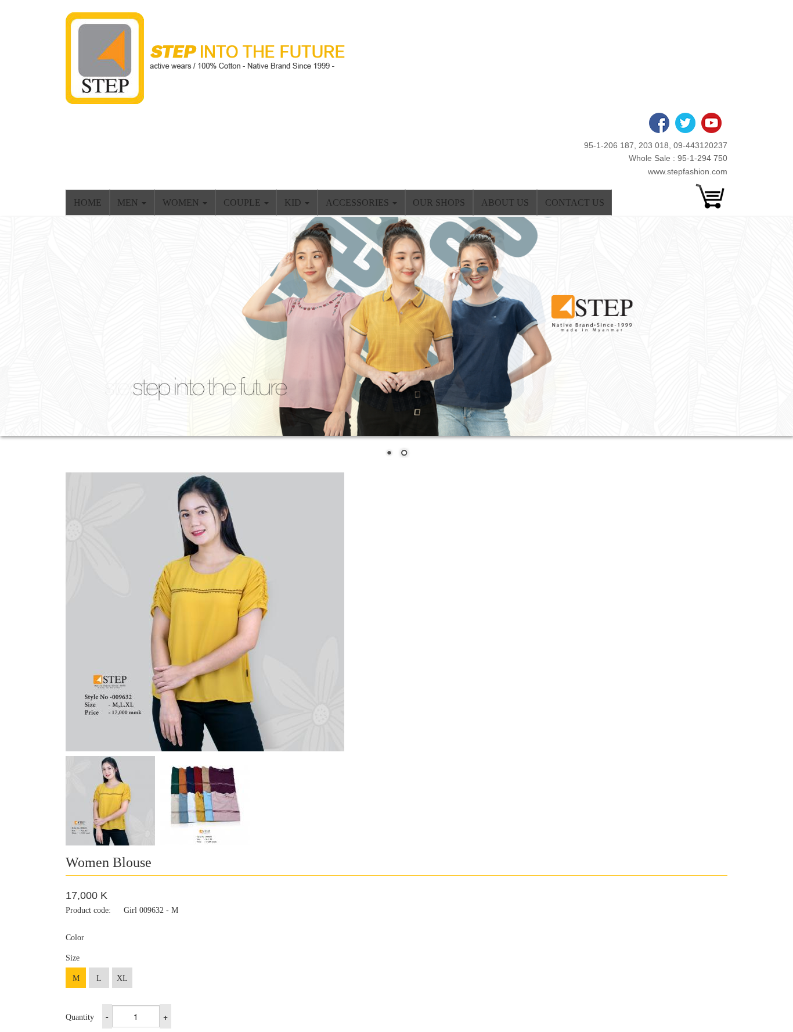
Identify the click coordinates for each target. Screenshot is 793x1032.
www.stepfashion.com (687, 171)
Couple (243, 202)
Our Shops (439, 202)
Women (182, 202)
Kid (294, 202)
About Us (505, 202)
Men (128, 202)
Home (88, 202)
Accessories (358, 202)
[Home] (210, 58)
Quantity (80, 1017)
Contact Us (574, 202)
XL (122, 978)
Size (73, 958)
